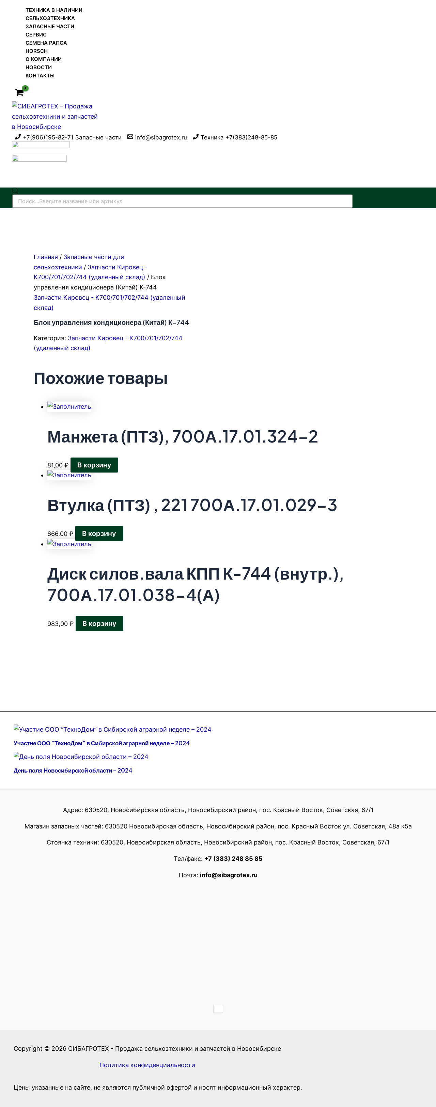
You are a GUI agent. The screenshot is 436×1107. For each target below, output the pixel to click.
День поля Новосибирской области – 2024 (73, 770)
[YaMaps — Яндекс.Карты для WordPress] (218, 1008)
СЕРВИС (36, 34)
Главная (46, 256)
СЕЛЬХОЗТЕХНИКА (50, 18)
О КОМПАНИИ (44, 59)
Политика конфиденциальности (147, 1064)
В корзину (94, 465)
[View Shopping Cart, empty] (19, 93)
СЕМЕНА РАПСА (46, 43)
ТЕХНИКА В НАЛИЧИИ (54, 10)
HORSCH (37, 51)
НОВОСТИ (39, 67)
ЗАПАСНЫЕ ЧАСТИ (50, 26)
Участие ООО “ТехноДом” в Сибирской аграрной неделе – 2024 (102, 743)
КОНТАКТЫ (40, 75)
